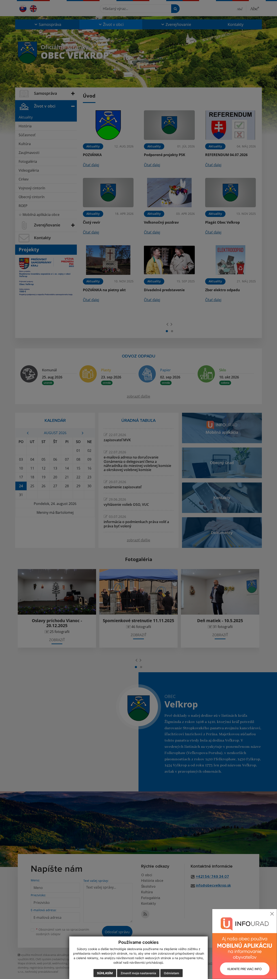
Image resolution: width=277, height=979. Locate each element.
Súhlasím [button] (105, 973)
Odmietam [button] (171, 973)
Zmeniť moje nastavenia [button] (138, 973)
